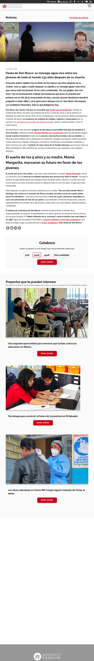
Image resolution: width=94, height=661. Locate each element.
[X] (19, 228)
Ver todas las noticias (79, 18)
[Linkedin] (11, 228)
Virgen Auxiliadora (49, 223)
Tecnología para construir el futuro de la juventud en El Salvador (43, 416)
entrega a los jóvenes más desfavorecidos (35, 122)
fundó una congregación (61, 110)
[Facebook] (7, 228)
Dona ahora (47, 262)
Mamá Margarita (73, 174)
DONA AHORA (47, 353)
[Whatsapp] (15, 228)
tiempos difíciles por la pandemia (48, 133)
